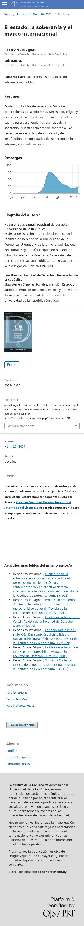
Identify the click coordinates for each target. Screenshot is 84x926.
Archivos (22, 14)
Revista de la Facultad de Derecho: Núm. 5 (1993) (45, 593)
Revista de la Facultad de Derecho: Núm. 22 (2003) (40, 610)
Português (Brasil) (19, 764)
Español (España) (18, 757)
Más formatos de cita (20, 426)
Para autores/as (16, 699)
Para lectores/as (16, 692)
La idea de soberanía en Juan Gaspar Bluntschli (46, 649)
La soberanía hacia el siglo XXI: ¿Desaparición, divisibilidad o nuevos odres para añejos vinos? (44, 634)
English (11, 751)
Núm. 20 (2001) (43, 14)
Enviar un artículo (22, 725)
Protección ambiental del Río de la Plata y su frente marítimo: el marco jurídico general (44, 604)
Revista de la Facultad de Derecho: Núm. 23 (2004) (40, 654)
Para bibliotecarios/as (20, 705)
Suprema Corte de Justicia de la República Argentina (42, 662)
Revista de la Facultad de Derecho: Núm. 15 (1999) (45, 641)
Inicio (7, 14)
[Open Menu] (4, 4)
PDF (13, 365)
